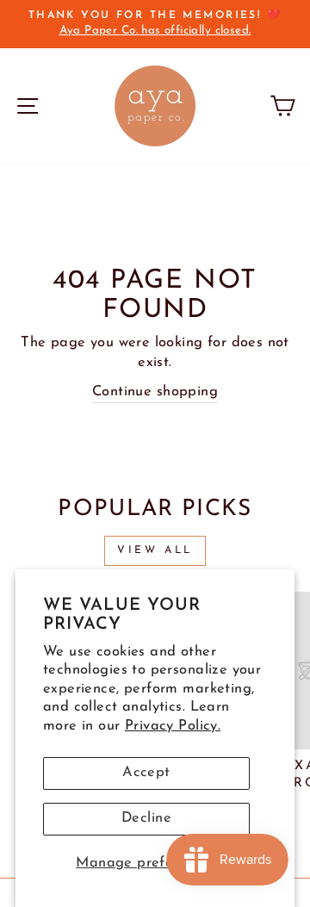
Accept (146, 773)
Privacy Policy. (172, 726)
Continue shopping (155, 392)
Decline (146, 818)
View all (155, 550)
